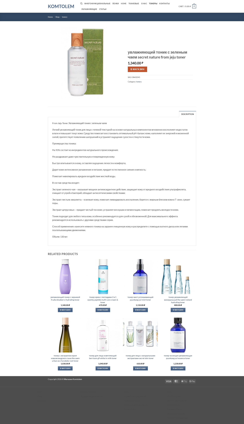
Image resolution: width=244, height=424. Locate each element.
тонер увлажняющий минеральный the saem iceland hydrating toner (178, 299)
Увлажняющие (89, 9)
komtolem (61, 6)
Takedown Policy (174, 409)
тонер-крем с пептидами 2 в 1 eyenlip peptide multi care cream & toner (103, 299)
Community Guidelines (177, 418)
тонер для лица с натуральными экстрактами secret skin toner (140, 356)
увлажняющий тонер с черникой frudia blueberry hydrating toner (65, 298)
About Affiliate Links (176, 413)
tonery (64, 17)
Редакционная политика (92, 396)
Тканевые (133, 3)
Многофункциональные (97, 3)
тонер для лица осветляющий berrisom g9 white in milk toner (103, 356)
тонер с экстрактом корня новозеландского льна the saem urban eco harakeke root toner (65, 358)
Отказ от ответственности (135, 405)
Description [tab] (187, 114)
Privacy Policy (130, 409)
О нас (144, 3)
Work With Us (173, 405)
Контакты (164, 3)
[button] (187, 6)
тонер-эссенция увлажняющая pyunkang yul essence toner (178, 356)
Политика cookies (132, 400)
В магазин (137, 69)
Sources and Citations (176, 400)
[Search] (81, 3)
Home (124, 3)
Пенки (115, 3)
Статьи (102, 9)
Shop (57, 17)
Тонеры (153, 3)
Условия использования (135, 396)
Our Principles (173, 396)
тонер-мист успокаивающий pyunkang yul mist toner (140, 298)
